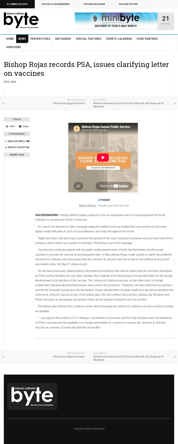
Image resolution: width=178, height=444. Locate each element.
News (22, 38)
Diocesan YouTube (128, 4)
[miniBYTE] (116, 20)
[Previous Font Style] (6, 147)
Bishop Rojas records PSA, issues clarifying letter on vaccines (86, 69)
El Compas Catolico (17, 4)
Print (12, 126)
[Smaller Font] (6, 141)
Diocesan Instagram (94, 4)
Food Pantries (147, 38)
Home (10, 38)
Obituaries (63, 38)
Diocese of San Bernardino (56, 4)
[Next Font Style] (28, 147)
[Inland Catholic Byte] (21, 20)
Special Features (89, 38)
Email (25, 126)
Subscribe (13, 47)
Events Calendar (119, 38)
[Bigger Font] (28, 141)
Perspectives (40, 38)
